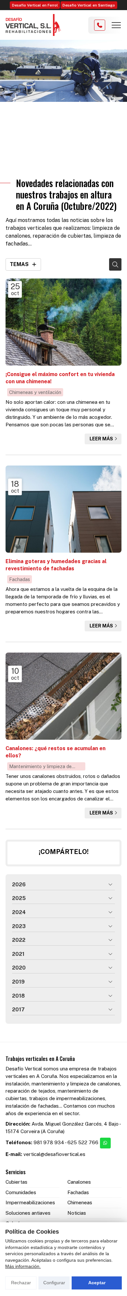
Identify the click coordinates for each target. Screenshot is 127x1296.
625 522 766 (82, 1142)
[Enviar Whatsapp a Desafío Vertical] (105, 1143)
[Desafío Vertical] (33, 25)
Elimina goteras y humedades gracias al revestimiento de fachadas (56, 565)
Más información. (23, 1266)
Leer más (101, 438)
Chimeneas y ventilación (35, 392)
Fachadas (19, 579)
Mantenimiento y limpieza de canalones (40, 767)
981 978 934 (49, 1142)
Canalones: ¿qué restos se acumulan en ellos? (56, 752)
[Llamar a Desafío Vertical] (99, 25)
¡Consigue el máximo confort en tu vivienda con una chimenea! (60, 378)
